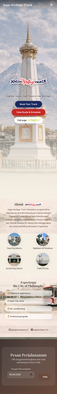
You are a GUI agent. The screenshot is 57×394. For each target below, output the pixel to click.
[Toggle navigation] (51, 4)
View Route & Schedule (28, 112)
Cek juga (22, 120)
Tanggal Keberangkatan (21, 369)
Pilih (45, 377)
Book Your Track (28, 104)
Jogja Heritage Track (17, 5)
